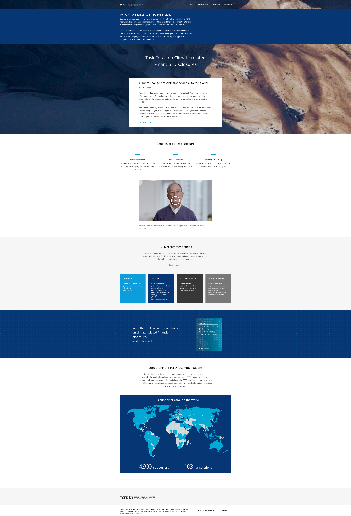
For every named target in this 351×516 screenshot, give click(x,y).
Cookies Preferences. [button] (134, 513)
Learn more (174, 265)
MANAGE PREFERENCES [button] (206, 511)
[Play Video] (175, 200)
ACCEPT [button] (225, 511)
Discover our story (146, 122)
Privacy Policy (125, 511)
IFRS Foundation (177, 22)
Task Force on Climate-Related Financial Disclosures (131, 4)
